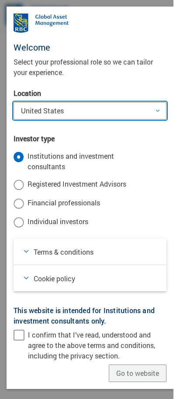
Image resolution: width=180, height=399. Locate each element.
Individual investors (58, 221)
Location (27, 93)
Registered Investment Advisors (77, 183)
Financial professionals (64, 202)
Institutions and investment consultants (71, 161)
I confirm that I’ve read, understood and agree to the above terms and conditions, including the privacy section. (91, 345)
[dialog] (90, 199)
